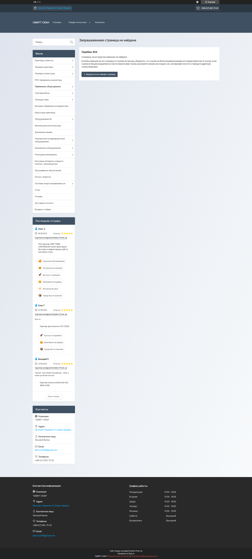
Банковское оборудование (48, 148)
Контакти (100, 22)
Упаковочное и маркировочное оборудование (50, 140)
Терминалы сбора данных (48, 86)
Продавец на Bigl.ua (126, 554)
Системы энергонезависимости (50, 183)
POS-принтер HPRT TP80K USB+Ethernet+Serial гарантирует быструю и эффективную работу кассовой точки (53, 248)
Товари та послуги (78, 22)
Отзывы (38, 196)
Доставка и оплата (44, 203)
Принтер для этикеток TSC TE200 (54, 326)
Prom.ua (139, 551)
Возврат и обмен (43, 209)
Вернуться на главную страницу (100, 74)
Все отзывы (53, 396)
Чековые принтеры (44, 67)
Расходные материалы (46, 154)
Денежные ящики (43, 132)
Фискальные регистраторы (48, 125)
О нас (37, 190)
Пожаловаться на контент (119, 556)
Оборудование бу (43, 119)
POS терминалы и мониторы (48, 80)
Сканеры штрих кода (45, 73)
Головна (57, 22)
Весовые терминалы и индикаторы (51, 106)
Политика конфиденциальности (144, 556)
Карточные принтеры (45, 112)
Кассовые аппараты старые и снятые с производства (49, 162)
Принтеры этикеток (44, 60)
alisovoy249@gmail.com (46, 450)
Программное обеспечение (48, 170)
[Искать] (71, 42)
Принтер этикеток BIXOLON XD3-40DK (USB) (54, 383)
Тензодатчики (42, 99)
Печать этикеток (43, 177)
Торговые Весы (42, 93)
